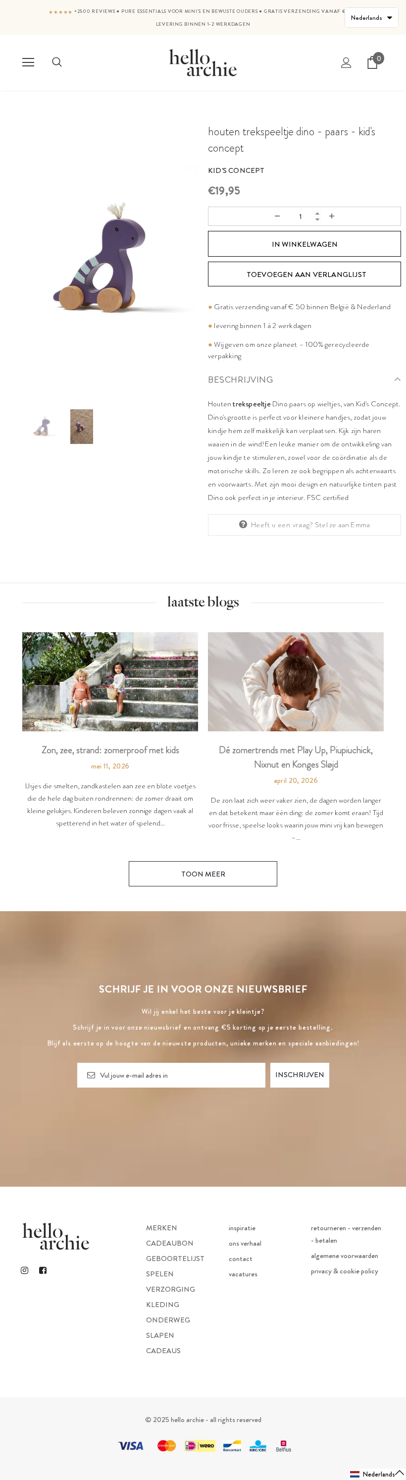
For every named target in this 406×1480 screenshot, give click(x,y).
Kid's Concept (236, 170)
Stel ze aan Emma (342, 524)
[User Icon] (346, 62)
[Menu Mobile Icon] (28, 62)
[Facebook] (42, 1270)
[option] (101, 260)
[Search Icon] (57, 62)
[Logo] (203, 62)
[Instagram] (24, 1270)
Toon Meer (203, 874)
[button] (377, 1474)
